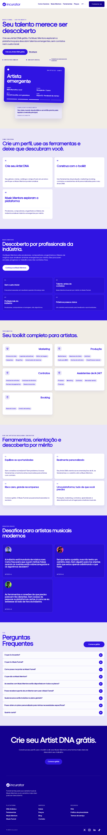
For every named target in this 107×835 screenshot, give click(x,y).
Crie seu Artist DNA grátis (15, 52)
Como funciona (43, 4)
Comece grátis (94, 644)
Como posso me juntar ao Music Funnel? (20, 669)
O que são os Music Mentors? (15, 676)
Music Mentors (56, 4)
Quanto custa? (10, 712)
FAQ (72, 809)
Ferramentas (67, 4)
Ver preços (33, 52)
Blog (40, 816)
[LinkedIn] (94, 830)
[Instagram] (89, 830)
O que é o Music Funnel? (13, 662)
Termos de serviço (78, 816)
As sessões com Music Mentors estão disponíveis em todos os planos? (31, 684)
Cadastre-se (97, 4)
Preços (76, 4)
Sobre (40, 809)
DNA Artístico (11, 809)
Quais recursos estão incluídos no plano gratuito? (23, 698)
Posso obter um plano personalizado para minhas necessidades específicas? (34, 705)
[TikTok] (99, 830)
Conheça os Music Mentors (15, 268)
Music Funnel (11, 819)
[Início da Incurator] (11, 4)
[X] (84, 830)
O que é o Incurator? (12, 655)
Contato (41, 819)
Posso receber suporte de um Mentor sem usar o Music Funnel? (29, 691)
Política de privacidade (79, 812)
